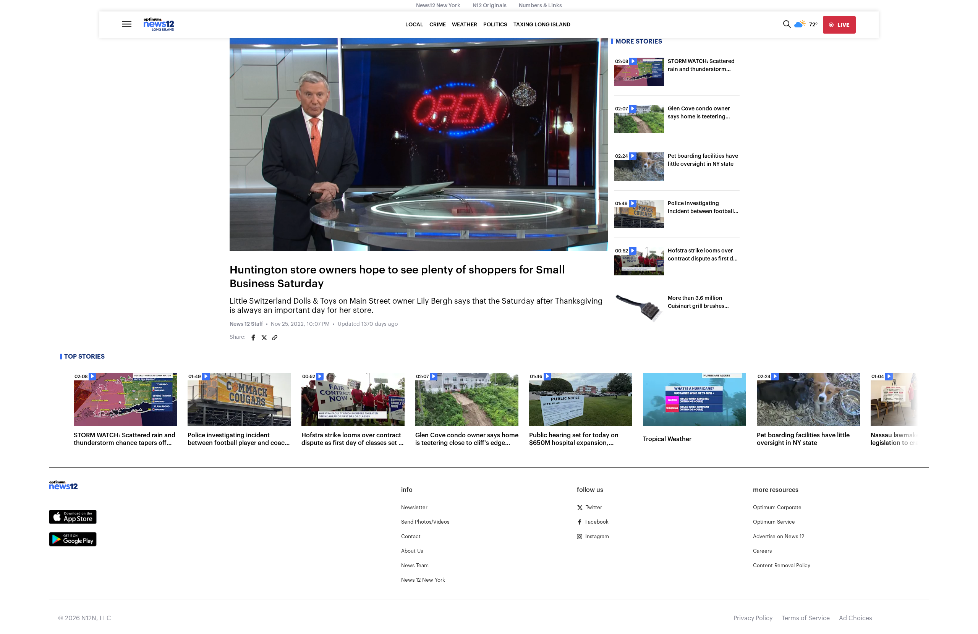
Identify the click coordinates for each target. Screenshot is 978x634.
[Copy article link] (275, 338)
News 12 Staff (246, 324)
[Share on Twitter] (264, 338)
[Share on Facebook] (253, 338)
